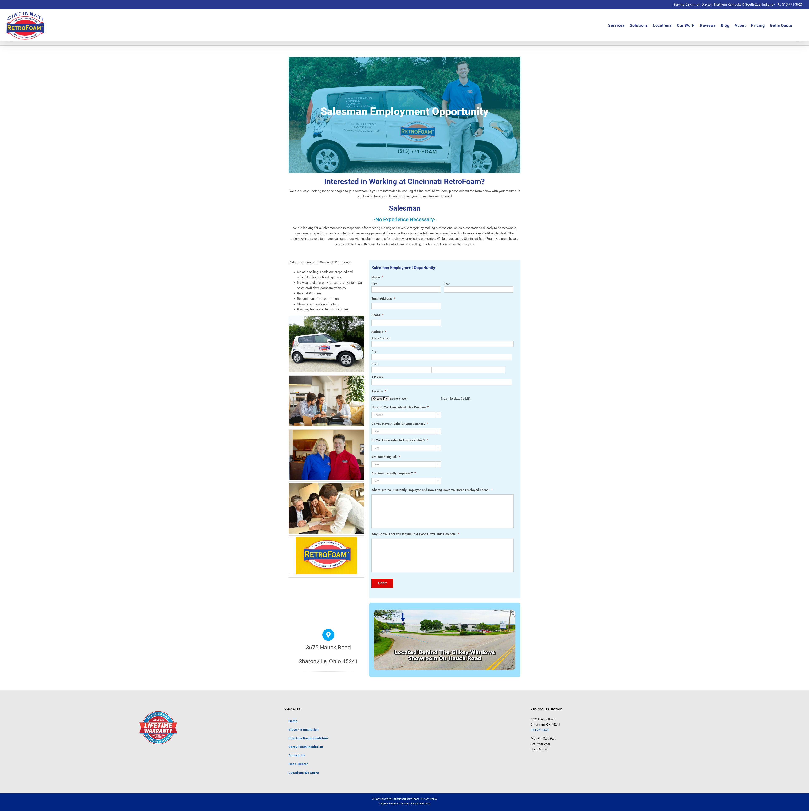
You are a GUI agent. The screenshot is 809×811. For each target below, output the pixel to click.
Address (378, 332)
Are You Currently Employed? (393, 473)
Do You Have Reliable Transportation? (399, 440)
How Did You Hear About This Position (400, 407)
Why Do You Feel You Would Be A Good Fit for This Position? (415, 534)
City (374, 351)
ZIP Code (377, 376)
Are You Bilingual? (385, 457)
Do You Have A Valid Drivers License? (399, 424)
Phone (377, 315)
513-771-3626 (792, 5)
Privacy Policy (429, 799)
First (374, 283)
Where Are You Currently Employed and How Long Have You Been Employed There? (432, 490)
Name (377, 277)
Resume (378, 391)
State (375, 364)
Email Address (383, 299)
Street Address (381, 338)
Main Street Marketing (417, 803)
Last (447, 283)
